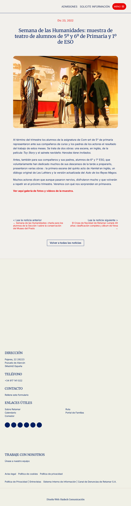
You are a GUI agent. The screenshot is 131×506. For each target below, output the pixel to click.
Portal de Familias (75, 412)
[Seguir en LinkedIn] (32, 425)
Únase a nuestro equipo (17, 461)
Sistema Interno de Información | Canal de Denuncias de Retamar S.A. (79, 481)
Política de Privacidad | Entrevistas (23, 481)
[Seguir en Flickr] (39, 425)
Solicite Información (95, 6)
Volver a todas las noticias (65, 242)
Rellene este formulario (16, 394)
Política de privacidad (51, 473)
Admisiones (69, 6)
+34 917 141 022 (13, 380)
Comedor (9, 416)
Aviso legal (10, 473)
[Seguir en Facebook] (26, 425)
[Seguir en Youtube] (13, 425)
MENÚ (119, 6)
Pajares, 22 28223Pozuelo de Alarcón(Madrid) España (15, 362)
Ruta (68, 409)
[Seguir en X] (20, 425)
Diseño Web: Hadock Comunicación (66, 499)
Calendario (10, 412)
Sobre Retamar (12, 409)
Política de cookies (28, 473)
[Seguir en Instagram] (7, 425)
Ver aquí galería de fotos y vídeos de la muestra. (43, 190)
